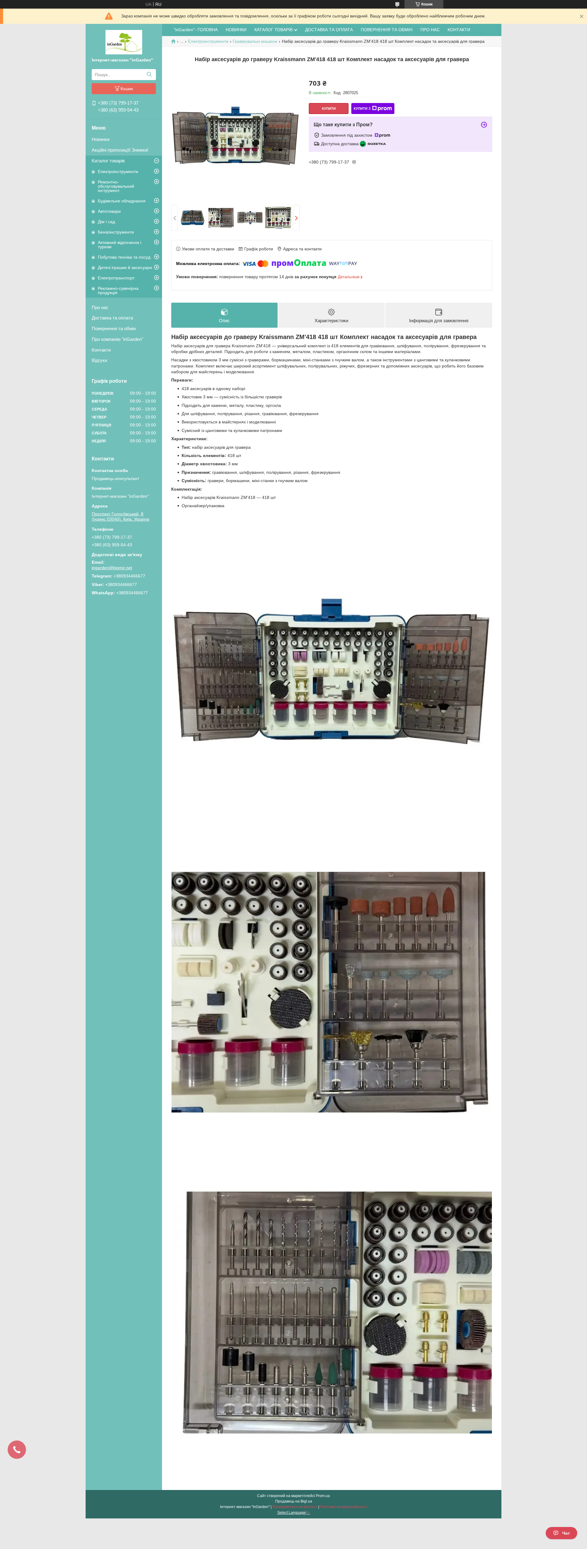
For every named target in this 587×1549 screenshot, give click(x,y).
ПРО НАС (430, 29)
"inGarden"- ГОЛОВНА (196, 29)
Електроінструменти (118, 171)
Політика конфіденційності (343, 1507)
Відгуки (99, 360)
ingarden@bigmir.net (112, 567)
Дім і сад (106, 221)
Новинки (100, 139)
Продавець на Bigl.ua (293, 1501)
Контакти (101, 349)
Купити (329, 108)
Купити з (362, 108)
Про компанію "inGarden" (117, 339)
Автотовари (109, 211)
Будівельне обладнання (122, 200)
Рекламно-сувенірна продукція (118, 290)
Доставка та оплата (112, 317)
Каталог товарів (108, 160)
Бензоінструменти (116, 232)
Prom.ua (323, 1496)
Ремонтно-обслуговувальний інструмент (116, 186)
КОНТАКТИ (459, 29)
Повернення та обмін (114, 328)
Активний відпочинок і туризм (119, 244)
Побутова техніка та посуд (124, 257)
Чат (566, 1533)
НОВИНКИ (236, 29)
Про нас (100, 307)
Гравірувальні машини (255, 41)
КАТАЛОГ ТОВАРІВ (273, 29)
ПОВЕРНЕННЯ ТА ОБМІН (386, 29)
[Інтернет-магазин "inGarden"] (123, 41)
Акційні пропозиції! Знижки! (120, 150)
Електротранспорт (116, 277)
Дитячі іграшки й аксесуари (125, 267)
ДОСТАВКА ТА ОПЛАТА (329, 29)
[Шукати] (149, 74)
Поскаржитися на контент (294, 1507)
